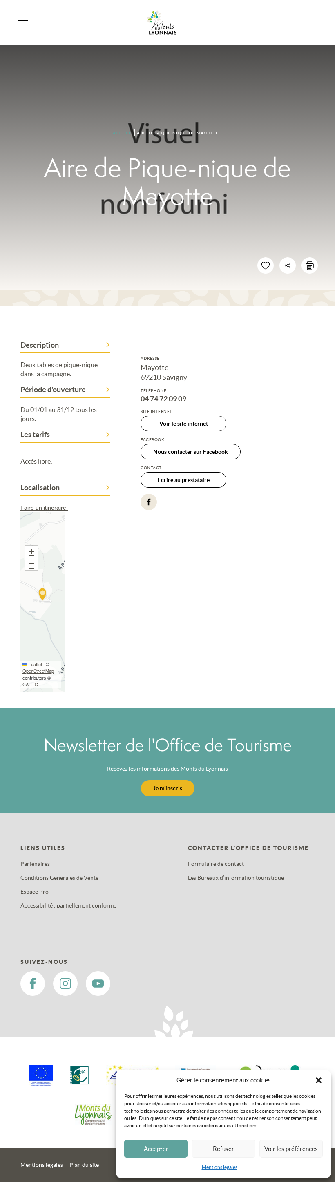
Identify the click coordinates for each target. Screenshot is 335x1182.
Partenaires (35, 864)
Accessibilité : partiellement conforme (68, 905)
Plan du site (84, 1165)
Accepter (156, 1148)
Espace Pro (34, 891)
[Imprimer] (310, 265)
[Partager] (287, 265)
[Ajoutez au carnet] (265, 265)
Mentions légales (219, 1167)
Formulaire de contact (216, 864)
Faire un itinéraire (44, 507)
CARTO (30, 684)
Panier (310, 27)
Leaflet (34, 664)
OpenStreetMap (38, 670)
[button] (319, 1080)
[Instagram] (65, 983)
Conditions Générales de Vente (59, 877)
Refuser (223, 1148)
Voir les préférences (291, 1148)
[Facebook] (149, 502)
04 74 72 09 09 (163, 399)
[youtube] (98, 983)
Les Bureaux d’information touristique (236, 877)
